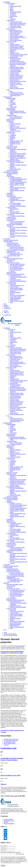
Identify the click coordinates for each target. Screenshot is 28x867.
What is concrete (11, 3)
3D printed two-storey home (17, 61)
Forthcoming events (8, 748)
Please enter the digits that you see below (11, 852)
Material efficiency (14, 299)
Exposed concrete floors (16, 21)
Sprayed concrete (14, 38)
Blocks (11, 9)
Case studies (7, 238)
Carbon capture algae (15, 70)
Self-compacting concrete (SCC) (18, 37)
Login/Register (7, 308)
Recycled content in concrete (17, 213)
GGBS (11, 4)
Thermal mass (10, 176)
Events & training (8, 241)
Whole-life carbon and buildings (18, 206)
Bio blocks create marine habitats (18, 63)
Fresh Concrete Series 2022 (16, 248)
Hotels (11, 139)
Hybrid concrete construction (17, 111)
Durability (9, 175)
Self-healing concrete (15, 82)
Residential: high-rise (15, 142)
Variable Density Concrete (16, 47)
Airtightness (10, 193)
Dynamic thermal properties (17, 268)
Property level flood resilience (17, 216)
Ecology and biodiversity (16, 223)
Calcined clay (13, 13)
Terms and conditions (9, 823)
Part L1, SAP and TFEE (16, 116)
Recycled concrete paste (16, 78)
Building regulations (12, 115)
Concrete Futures (11, 260)
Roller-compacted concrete (16, 36)
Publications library (11, 272)
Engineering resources (15, 279)
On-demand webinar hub (13, 244)
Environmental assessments (13, 160)
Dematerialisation (14, 209)
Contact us (6, 306)
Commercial (13, 135)
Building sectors (11, 132)
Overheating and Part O (16, 118)
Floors (11, 101)
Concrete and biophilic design (17, 221)
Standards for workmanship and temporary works (18, 158)
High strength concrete (15, 30)
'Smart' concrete (14, 87)
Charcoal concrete (14, 72)
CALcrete (12, 271)
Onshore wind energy (15, 131)
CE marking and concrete (16, 92)
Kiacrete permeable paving (16, 75)
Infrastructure (10, 121)
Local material (10, 220)
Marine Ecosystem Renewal (17, 46)
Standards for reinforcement (17, 156)
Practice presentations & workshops (15, 250)
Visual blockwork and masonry (17, 24)
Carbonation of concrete (16, 197)
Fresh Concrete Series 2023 (16, 247)
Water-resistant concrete (16, 40)
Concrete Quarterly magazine (11, 240)
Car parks (12, 133)
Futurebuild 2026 (11, 251)
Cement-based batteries (15, 71)
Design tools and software (13, 262)
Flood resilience (11, 214)
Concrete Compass (11, 282)
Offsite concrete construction (17, 301)
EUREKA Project (14, 53)
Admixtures (13, 19)
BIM (11, 91)
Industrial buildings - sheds (16, 140)
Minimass (12, 51)
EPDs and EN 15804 (15, 169)
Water (11, 17)
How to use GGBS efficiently (17, 295)
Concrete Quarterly (8, 819)
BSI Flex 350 (13, 152)
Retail (11, 145)
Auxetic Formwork (14, 44)
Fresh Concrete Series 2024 (13, 245)
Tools (8, 89)
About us (6, 305)
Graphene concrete (14, 74)
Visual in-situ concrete (15, 26)
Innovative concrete (11, 41)
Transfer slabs (13, 106)
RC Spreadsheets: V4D (15, 267)
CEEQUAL (13, 167)
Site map (6, 822)
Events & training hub (12, 243)
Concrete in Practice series (13, 255)
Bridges (12, 122)
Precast (11, 7)
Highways (12, 125)
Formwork (12, 102)
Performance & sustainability (11, 172)
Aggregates (13, 14)
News (5, 303)
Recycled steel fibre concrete (17, 48)
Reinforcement (13, 16)
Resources (6, 257)
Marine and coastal (14, 126)
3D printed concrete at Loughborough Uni (15, 59)
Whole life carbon (11, 196)
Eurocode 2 (13, 291)
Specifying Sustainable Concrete (15, 258)
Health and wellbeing (15, 292)
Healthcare (12, 138)
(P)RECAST (13, 50)
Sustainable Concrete (9, 820)
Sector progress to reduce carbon (18, 81)
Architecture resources (15, 275)
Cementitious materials (15, 12)
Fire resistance (10, 194)
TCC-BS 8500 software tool (17, 265)
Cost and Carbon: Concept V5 (17, 264)
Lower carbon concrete (15, 296)
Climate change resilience (16, 288)
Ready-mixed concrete (15, 6)
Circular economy (11, 207)
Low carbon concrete (15, 203)
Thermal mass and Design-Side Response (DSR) (17, 188)
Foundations (13, 104)
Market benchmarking (15, 298)
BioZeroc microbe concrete (16, 67)
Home (5, 632)
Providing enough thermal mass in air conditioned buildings (18, 179)
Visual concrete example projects (18, 23)
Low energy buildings (15, 204)
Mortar (11, 10)
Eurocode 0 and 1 (11, 108)
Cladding (12, 99)
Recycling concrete (14, 211)
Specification (7, 2)
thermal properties (19, 646)
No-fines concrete (14, 34)
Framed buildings (11, 109)
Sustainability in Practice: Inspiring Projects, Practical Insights (12, 759)
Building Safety (11, 119)
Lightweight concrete (15, 33)
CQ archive (10, 261)
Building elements (11, 98)
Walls (11, 105)
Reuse (11, 210)
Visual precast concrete (15, 27)
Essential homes (14, 57)
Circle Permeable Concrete (16, 55)
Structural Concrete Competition (18, 281)
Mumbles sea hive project (16, 77)
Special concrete (11, 29)
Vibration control (11, 217)
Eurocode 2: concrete (12, 146)
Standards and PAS (11, 148)
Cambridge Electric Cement (17, 68)
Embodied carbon (14, 199)
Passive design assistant (15, 269)
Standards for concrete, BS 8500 (18, 153)
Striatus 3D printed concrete (17, 88)
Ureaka (12, 43)
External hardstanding (15, 123)
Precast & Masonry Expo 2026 (10, 775)
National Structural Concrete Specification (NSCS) (17, 94)
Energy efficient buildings (16, 289)
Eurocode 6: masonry (12, 170)
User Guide (20, 653)
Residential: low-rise (15, 143)
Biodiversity (13, 284)
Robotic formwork (14, 80)
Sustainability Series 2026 (13, 252)
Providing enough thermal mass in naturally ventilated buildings (18, 182)
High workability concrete (16, 31)
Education (12, 136)
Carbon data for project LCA (17, 285)
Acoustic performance (12, 173)
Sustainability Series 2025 (16, 254)
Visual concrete (10, 20)
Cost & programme (11, 218)
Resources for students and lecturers (15, 274)
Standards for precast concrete (17, 155)
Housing (12, 294)
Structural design (8, 97)
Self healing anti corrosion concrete (18, 54)
